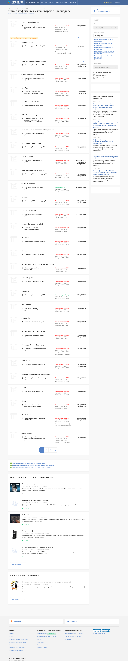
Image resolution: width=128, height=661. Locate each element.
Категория (97, 63)
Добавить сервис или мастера (46, 636)
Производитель (99, 32)
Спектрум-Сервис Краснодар (32, 345)
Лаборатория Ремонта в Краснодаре (35, 374)
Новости (73, 2)
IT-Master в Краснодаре (30, 115)
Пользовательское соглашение (18, 639)
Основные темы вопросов (17, 647)
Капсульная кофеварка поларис (33, 531)
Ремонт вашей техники (30, 22)
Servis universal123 (28, 157)
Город (96, 24)
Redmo (24, 251)
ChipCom (24, 197)
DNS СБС (25, 291)
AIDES (23, 388)
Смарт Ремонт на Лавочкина (32, 74)
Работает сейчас (101, 78)
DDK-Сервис (26, 361)
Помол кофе (26, 514)
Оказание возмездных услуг (17, 642)
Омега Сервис (27, 433)
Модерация (40, 642)
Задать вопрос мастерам (73, 636)
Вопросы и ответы (47, 2)
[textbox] (106, 27)
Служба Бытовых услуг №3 (32, 224)
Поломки (68, 639)
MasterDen (25, 237)
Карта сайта (13, 645)
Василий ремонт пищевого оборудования (37, 130)
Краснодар (25, 8)
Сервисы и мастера (32, 2)
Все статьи (15, 599)
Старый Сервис (27, 42)
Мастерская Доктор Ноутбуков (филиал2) (37, 264)
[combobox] (105, 27)
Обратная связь (42, 647)
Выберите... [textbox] (99, 36)
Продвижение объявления (45, 645)
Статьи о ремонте (62, 2)
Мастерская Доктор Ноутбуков (33, 331)
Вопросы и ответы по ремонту (74, 633)
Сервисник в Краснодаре (31, 143)
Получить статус (42, 633)
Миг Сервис (26, 304)
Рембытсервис (27, 278)
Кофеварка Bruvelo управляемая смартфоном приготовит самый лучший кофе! (103, 141)
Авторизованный (101, 75)
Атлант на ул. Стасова (30, 101)
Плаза (23, 401)
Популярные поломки (16, 650)
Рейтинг (39, 639)
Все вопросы (16, 564)
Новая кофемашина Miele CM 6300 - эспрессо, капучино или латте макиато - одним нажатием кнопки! (105, 172)
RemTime (24, 88)
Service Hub (26, 318)
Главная (11, 633)
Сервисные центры (13, 8)
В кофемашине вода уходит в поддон (35, 500)
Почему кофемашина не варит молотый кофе (38, 547)
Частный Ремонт (28, 184)
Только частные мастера (104, 72)
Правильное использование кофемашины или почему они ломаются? (46, 582)
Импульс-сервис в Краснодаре (33, 61)
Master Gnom (26, 414)
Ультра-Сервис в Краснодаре (32, 170)
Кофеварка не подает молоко (32, 484)
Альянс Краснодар (28, 210)
